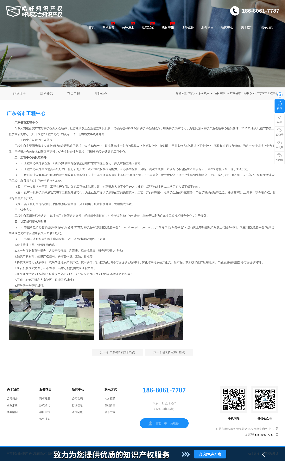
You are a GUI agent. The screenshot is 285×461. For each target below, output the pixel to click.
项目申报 (73, 93)
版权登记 (46, 93)
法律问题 (77, 412)
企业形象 (12, 405)
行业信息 (77, 405)
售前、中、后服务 (167, 423)
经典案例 (12, 412)
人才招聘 (109, 398)
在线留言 (109, 405)
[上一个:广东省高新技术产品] (117, 352)
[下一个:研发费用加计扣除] (169, 352)
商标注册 (19, 93)
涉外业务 (101, 93)
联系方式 (109, 412)
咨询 (279, 108)
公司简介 (12, 398)
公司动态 (77, 398)
